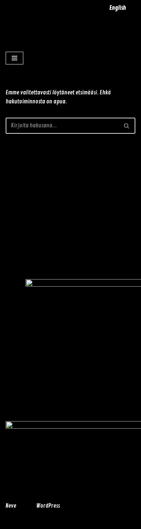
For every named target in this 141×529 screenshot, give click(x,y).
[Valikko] (14, 58)
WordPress (48, 506)
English (117, 8)
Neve (11, 506)
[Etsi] (126, 126)
